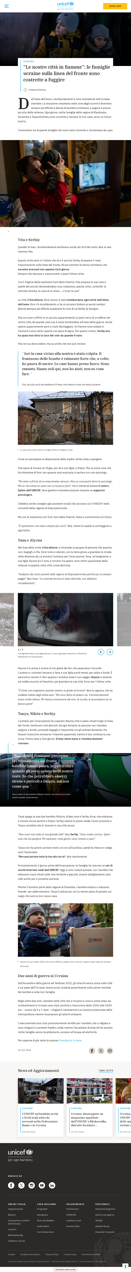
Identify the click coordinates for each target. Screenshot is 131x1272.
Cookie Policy (70, 1254)
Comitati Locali (73, 1220)
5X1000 (98, 1220)
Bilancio (12, 1215)
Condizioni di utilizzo (30, 1254)
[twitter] (101, 1051)
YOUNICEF (71, 1215)
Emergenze (42, 1215)
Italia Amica (43, 1226)
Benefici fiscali (102, 1226)
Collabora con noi (16, 1241)
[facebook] (92, 1051)
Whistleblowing (15, 1235)
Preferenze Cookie (91, 1254)
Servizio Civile (73, 1226)
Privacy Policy (51, 1254)
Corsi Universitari (45, 1232)
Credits (11, 1254)
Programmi (42, 1209)
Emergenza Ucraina (70, 1040)
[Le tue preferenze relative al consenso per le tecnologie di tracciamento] (125, 1266)
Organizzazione (15, 1209)
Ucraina (28, 62)
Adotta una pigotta (104, 1215)
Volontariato (72, 1209)
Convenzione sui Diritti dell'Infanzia (19, 1222)
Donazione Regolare (105, 1209)
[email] (110, 1051)
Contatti (12, 1229)
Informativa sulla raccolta (65, 1269)
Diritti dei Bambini (45, 1220)
